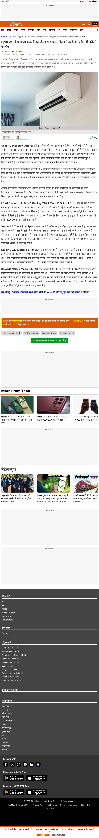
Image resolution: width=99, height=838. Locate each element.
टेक (14, 37)
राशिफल (52, 30)
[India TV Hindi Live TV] (95, 24)
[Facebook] (5, 764)
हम (3, 605)
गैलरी (65, 30)
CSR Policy (52, 805)
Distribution (49, 808)
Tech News (77, 321)
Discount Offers (49, 333)
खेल (38, 30)
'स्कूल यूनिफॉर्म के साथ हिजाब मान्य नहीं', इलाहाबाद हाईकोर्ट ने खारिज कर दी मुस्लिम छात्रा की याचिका (16, 498)
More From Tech (15, 391)
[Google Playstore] (13, 778)
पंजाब (3, 735)
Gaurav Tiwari (17, 51)
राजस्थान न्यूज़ (6, 728)
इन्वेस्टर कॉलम (6, 616)
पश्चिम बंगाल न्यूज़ (7, 713)
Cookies (8, 829)
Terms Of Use (24, 805)
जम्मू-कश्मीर (6, 746)
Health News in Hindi (10, 677)
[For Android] (13, 792)
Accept (43, 835)
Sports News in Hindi (10, 659)
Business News (8, 666)
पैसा (44, 30)
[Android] (83, 1)
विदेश (23, 30)
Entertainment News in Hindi (14, 655)
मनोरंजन (31, 30)
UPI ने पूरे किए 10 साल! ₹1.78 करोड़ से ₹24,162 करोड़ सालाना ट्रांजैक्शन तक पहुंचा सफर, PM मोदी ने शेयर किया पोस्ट (52, 498)
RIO (88, 805)
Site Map (11, 805)
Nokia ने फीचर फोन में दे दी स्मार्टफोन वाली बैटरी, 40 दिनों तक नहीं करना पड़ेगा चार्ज (16, 419)
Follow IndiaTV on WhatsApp (47, 340)
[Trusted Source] (22, 137)
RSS (82, 805)
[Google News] (7, 137)
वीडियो (9, 30)
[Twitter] (12, 764)
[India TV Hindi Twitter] (88, 1)
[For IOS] (36, 792)
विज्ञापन (4, 609)
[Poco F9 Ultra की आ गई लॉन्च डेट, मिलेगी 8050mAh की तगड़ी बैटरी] (53, 405)
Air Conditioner (31, 333)
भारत (16, 30)
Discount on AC (67, 333)
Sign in (94, 1)
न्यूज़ (19, 37)
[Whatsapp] (91, 137)
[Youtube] (25, 764)
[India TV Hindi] (16, 24)
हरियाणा (4, 739)
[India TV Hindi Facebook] (86, 1)
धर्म (59, 30)
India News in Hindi (10, 648)
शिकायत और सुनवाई (8, 612)
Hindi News (6, 37)
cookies (49, 831)
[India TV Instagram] (18, 764)
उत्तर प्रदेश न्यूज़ (7, 706)
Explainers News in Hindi (12, 673)
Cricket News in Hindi (11, 662)
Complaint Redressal (68, 805)
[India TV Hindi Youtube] (90, 1)
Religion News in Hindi (11, 669)
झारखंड (4, 749)
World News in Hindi (10, 651)
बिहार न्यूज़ (5, 717)
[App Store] (36, 778)
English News (7, 620)
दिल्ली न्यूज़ (5, 710)
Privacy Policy (39, 805)
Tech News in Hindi (11, 333)
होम (2, 30)
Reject (58, 835)
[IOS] (81, 1)
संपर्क (3, 602)
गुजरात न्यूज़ (6, 731)
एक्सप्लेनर (73, 30)
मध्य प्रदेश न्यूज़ (7, 720)
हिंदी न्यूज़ (16, 321)
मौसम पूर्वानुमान (6, 633)
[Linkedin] (31, 764)
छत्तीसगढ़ (5, 742)
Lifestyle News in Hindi (11, 680)
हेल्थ (81, 30)
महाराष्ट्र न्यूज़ (6, 724)
